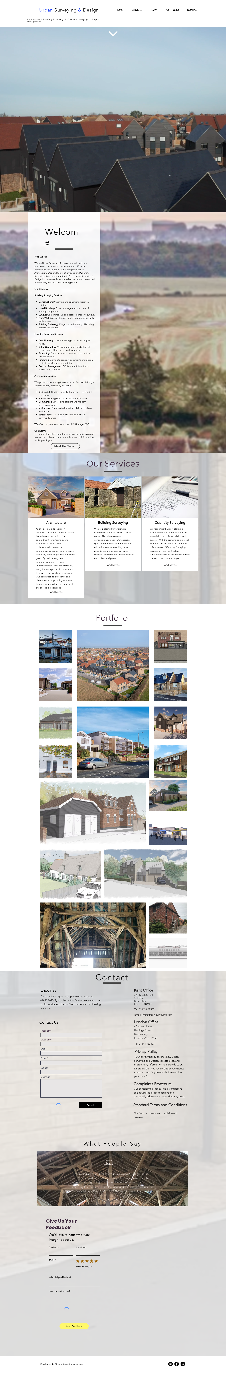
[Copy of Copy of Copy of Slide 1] (116, 1199)
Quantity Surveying (78, 19)
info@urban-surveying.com (85, 1000)
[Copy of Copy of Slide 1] (112, 1199)
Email (43, 1049)
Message (45, 1077)
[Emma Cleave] (108, 1199)
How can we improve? (59, 1291)
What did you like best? (60, 1277)
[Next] (180, 1178)
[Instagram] (170, 1364)
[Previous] (45, 1178)
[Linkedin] (182, 1364)
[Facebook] (176, 1364)
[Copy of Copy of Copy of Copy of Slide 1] (120, 1199)
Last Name (46, 1039)
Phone (43, 1058)
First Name (46, 1031)
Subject (44, 1068)
